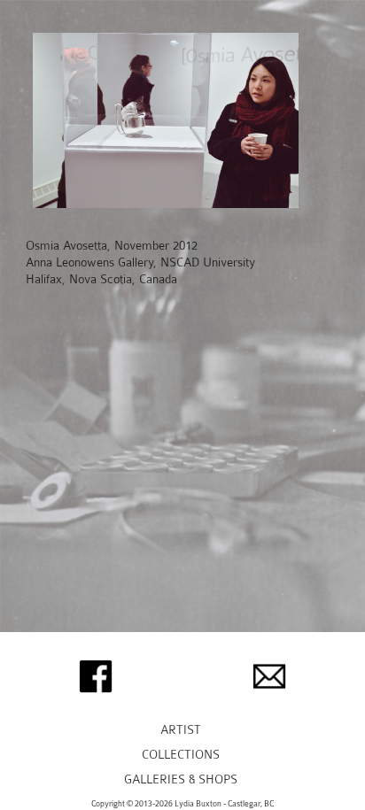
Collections (181, 754)
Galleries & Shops (180, 779)
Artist (180, 729)
